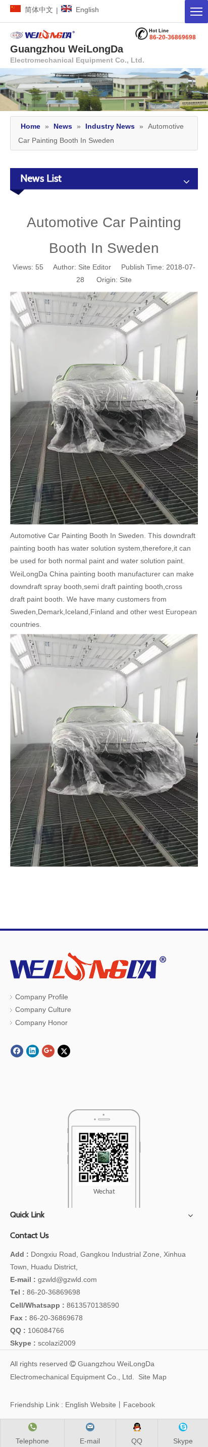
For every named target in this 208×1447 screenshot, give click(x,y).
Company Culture (43, 1009)
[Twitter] (64, 1051)
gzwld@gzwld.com (67, 1279)
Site (126, 280)
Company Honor (41, 1023)
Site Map (152, 1377)
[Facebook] (17, 1051)
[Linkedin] (32, 1051)
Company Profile (41, 997)
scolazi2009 (43, 1343)
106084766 (37, 1330)
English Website (90, 1405)
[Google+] (48, 1051)
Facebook (139, 1405)
